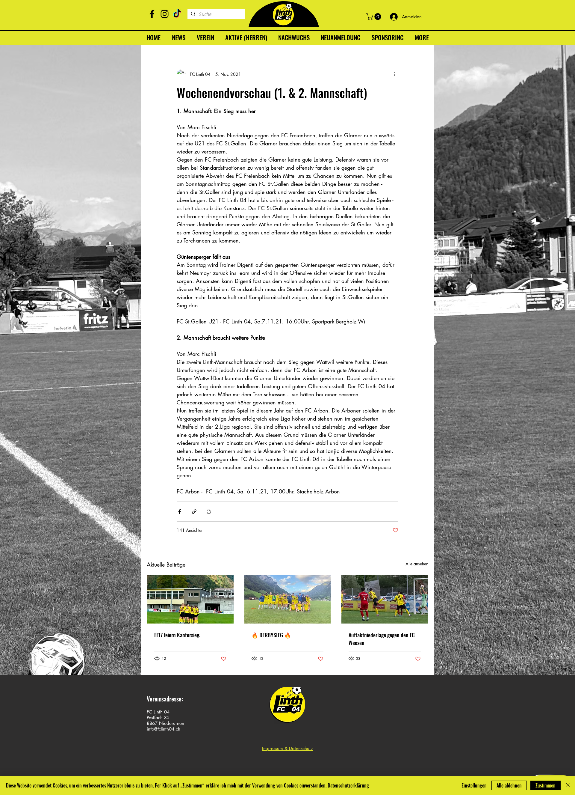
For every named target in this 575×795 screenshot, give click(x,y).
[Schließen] (567, 785)
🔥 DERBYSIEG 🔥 (271, 635)
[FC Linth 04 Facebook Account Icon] (152, 14)
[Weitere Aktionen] (394, 74)
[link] (374, 16)
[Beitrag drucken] (209, 511)
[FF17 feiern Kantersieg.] (190, 599)
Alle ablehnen (509, 785)
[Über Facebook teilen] (179, 511)
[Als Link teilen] (194, 511)
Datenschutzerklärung (348, 785)
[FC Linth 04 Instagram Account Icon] (164, 14)
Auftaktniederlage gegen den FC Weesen (382, 639)
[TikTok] (177, 14)
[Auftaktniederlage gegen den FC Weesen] (384, 599)
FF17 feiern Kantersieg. (177, 635)
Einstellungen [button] (474, 785)
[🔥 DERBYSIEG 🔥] (287, 599)
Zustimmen (545, 785)
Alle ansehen (416, 564)
